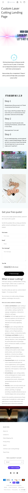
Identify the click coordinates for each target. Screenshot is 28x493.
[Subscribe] (21, 462)
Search (5, 445)
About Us (5, 431)
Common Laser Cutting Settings (11, 448)
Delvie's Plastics (13, 485)
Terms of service (7, 489)
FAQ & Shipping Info (8, 438)
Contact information (13, 487)
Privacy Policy (6, 441)
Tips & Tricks (6, 452)
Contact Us (6, 434)
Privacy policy (15, 489)
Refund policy (21, 487)
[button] (3, 2)
